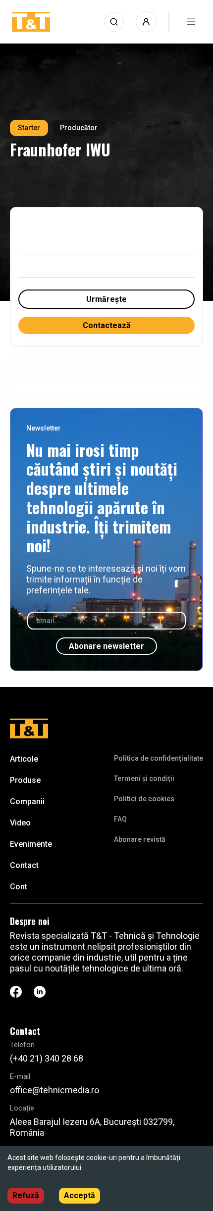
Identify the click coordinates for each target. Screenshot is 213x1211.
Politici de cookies (144, 799)
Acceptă (79, 1195)
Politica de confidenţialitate (158, 758)
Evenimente (31, 844)
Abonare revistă (139, 839)
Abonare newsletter (106, 646)
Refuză (25, 1195)
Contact (24, 865)
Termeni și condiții (144, 778)
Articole (24, 759)
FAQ (120, 819)
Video (20, 822)
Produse (25, 780)
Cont (18, 886)
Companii (27, 801)
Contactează (107, 325)
